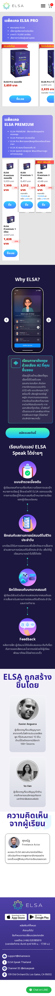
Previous (6, 320)
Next (48, 320)
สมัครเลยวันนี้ (27, 433)
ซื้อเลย (20, 99)
